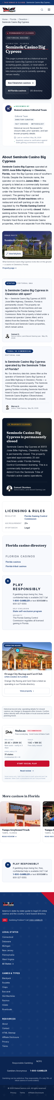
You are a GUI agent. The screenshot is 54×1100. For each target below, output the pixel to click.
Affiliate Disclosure (10, 1037)
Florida (13, 19)
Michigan (6, 946)
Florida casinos (13, 562)
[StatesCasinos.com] (9, 10)
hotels (5, 1005)
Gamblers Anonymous (17, 1071)
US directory (36, 90)
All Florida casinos (17, 90)
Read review (25, 771)
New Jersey (7, 950)
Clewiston (23, 19)
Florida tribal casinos (16, 566)
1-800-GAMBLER (21, 600)
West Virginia (8, 959)
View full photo (15, 254)
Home (5, 19)
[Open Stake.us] (9, 732)
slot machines (8, 996)
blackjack (6, 978)
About (5, 1024)
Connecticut (7, 937)
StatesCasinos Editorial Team (30, 110)
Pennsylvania (8, 955)
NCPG (39, 1061)
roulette (6, 982)
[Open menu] (49, 10)
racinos (5, 1000)
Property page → (9, 268)
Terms (5, 1046)
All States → (8, 964)
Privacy (5, 1041)
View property (26, 691)
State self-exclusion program (27, 611)
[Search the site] (42, 10)
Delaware (6, 941)
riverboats (7, 1009)
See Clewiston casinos (21, 83)
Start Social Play (27, 764)
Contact (5, 1028)
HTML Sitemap (9, 1033)
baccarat (6, 991)
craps (5, 987)
